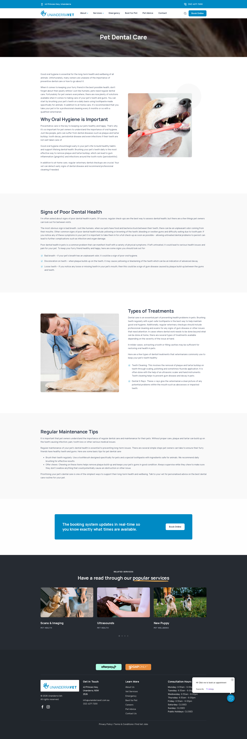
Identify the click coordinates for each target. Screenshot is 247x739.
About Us (129, 687)
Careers (129, 704)
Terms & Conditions (124, 724)
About (83, 13)
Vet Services (131, 691)
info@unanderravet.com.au (96, 700)
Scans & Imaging (52, 623)
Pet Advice (148, 13)
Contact (162, 13)
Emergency (114, 13)
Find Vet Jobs (141, 724)
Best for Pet (131, 13)
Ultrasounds (105, 623)
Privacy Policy (105, 724)
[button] (231, 698)
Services (97, 13)
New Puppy (161, 623)
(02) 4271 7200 (195, 4)
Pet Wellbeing (161, 628)
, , (91, 691)
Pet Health (46, 628)
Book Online (197, 13)
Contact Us (131, 713)
